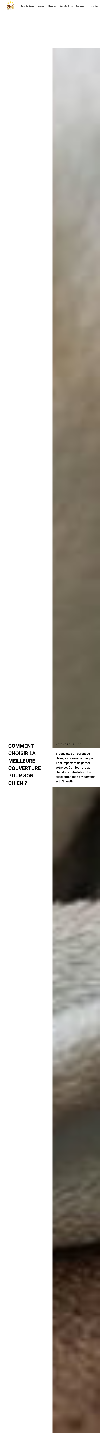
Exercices (80, 6)
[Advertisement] (52, 27)
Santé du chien (66, 6)
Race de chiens (27, 6)
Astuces (41, 6)
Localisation (92, 6)
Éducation (52, 6)
